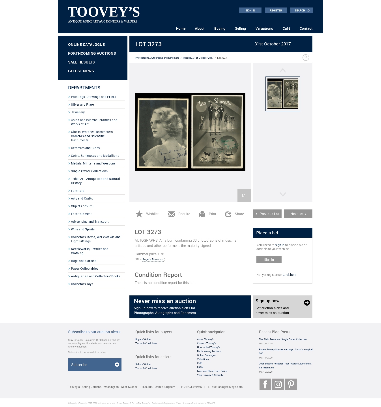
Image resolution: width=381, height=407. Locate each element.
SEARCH (302, 10)
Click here (289, 275)
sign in (279, 245)
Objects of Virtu (82, 206)
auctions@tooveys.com (227, 387)
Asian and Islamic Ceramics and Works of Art (94, 122)
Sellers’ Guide (143, 364)
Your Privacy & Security (210, 375)
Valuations (264, 28)
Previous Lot (269, 213)
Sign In (269, 259)
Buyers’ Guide (143, 339)
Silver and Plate (82, 104)
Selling (240, 28)
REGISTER (276, 10)
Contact (306, 28)
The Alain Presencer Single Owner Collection (283, 339)
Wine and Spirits (83, 229)
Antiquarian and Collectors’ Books (95, 276)
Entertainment (81, 214)
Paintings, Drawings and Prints (93, 97)
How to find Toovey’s (208, 347)
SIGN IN (250, 10)
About (200, 28)
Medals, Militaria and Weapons (93, 163)
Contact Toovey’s (206, 343)
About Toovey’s (205, 339)
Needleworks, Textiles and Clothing (89, 251)
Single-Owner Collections (89, 171)
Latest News (81, 70)
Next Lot (297, 213)
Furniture (77, 191)
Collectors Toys (82, 284)
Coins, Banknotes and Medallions (95, 155)
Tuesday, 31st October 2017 (198, 57)
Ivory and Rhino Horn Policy (212, 371)
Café (286, 28)
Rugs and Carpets (84, 261)
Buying (220, 28)
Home (180, 28)
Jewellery (78, 112)
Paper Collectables (84, 268)
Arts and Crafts (82, 198)
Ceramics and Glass (85, 148)
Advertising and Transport (90, 221)
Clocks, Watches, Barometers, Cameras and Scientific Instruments (92, 136)
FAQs (200, 367)
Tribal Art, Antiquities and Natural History (95, 181)
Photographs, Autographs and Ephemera (157, 57)
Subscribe (79, 364)
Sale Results (81, 62)
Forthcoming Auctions (92, 53)
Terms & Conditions (146, 343)
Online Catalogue (86, 44)
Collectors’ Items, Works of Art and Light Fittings (96, 239)
